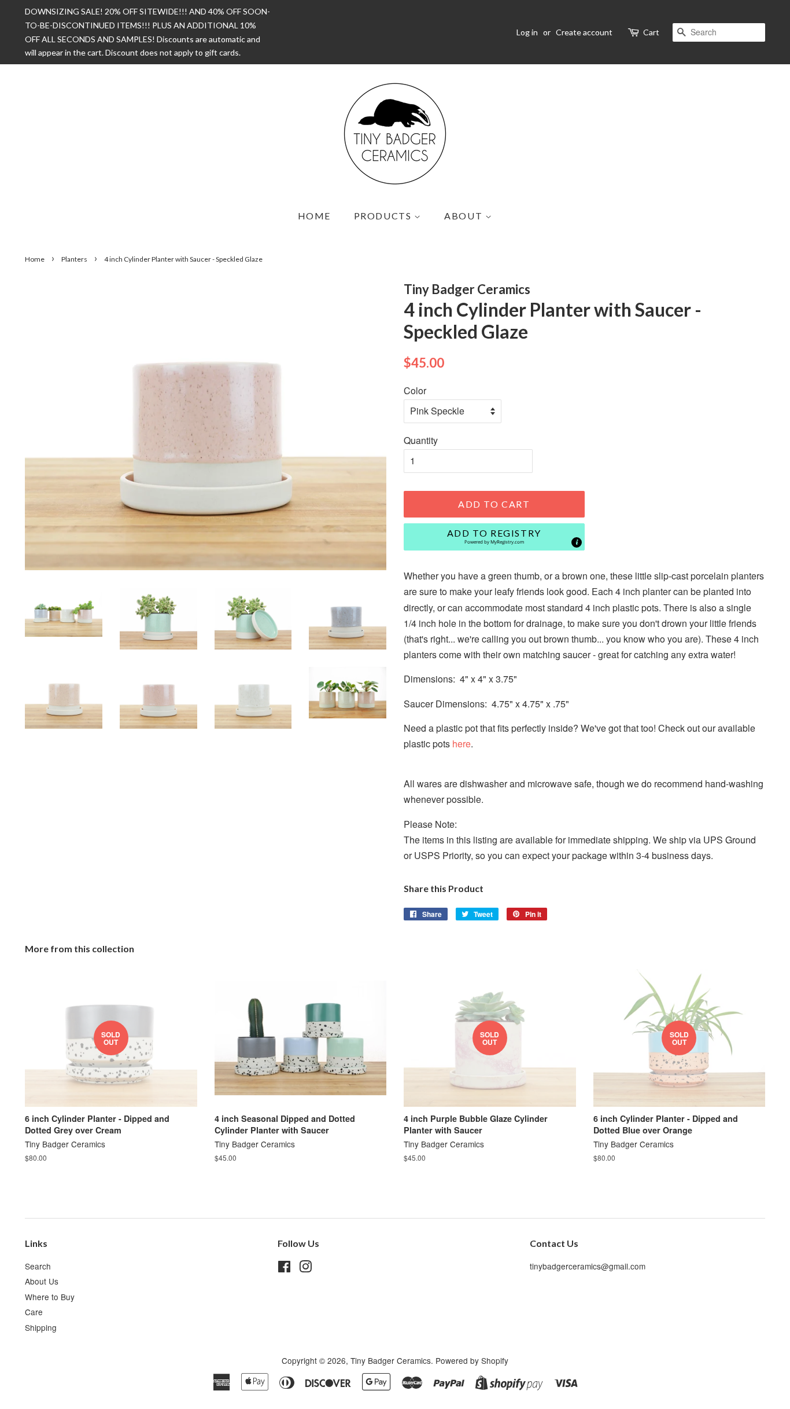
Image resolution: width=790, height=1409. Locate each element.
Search (38, 1266)
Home (314, 215)
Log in (527, 32)
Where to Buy (50, 1296)
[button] (494, 537)
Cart (651, 32)
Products (384, 215)
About (464, 215)
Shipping (41, 1327)
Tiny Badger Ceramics (390, 1360)
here (461, 743)
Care (34, 1312)
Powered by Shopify (471, 1360)
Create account (584, 32)
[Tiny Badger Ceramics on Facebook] (284, 1268)
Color (415, 390)
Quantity (421, 440)
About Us (41, 1281)
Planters (74, 259)
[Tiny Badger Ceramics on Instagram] (305, 1268)
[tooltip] (576, 542)
